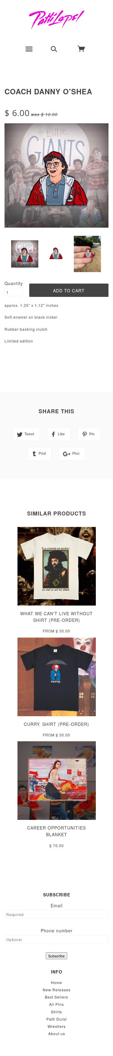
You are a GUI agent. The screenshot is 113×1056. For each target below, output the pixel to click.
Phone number (57, 931)
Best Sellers (56, 996)
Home (56, 982)
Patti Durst (56, 1019)
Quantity (14, 283)
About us (56, 1033)
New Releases (57, 989)
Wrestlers (57, 1026)
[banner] (56, 19)
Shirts (56, 1011)
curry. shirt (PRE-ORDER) (56, 724)
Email (57, 905)
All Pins (56, 1004)
